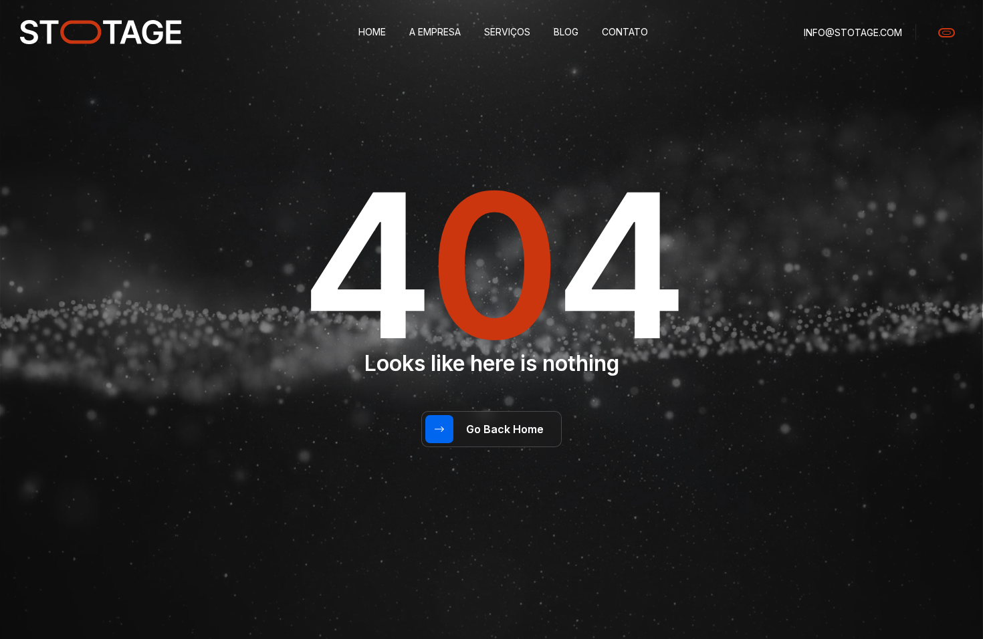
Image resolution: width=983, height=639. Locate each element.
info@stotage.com (853, 32)
